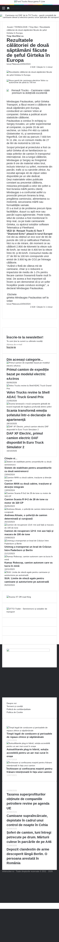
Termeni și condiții (15, 706)
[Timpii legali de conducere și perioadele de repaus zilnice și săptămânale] (29, 730)
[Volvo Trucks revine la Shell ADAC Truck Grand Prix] (29, 388)
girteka (10, 297)
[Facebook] (0, 904)
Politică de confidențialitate (19, 709)
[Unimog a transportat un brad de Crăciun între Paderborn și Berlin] (29, 543)
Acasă (10, 27)
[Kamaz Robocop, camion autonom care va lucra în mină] (29, 559)
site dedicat (33, 176)
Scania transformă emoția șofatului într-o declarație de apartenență (29, 415)
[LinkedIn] (7, 310)
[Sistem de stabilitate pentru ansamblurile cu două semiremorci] (29, 465)
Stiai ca (19, 36)
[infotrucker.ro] (14, 8)
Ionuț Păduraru (13, 64)
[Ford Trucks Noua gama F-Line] (29, 2)
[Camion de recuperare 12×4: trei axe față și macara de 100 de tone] (29, 528)
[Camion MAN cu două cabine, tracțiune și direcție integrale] (29, 480)
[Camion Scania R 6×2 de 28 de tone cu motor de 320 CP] (29, 496)
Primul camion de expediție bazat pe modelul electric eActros (28, 374)
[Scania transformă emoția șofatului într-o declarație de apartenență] (29, 407)
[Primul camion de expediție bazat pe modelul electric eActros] (29, 366)
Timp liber (33, 27)
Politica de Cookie (15, 712)
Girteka (24, 114)
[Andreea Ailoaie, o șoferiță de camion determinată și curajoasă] (29, 512)
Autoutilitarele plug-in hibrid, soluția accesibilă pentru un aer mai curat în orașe (27, 753)
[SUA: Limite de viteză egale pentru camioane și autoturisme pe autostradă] (29, 575)
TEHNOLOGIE (20, 27)
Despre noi (11, 703)
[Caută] (55, 9)
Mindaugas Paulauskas (28, 297)
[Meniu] (3, 9)
